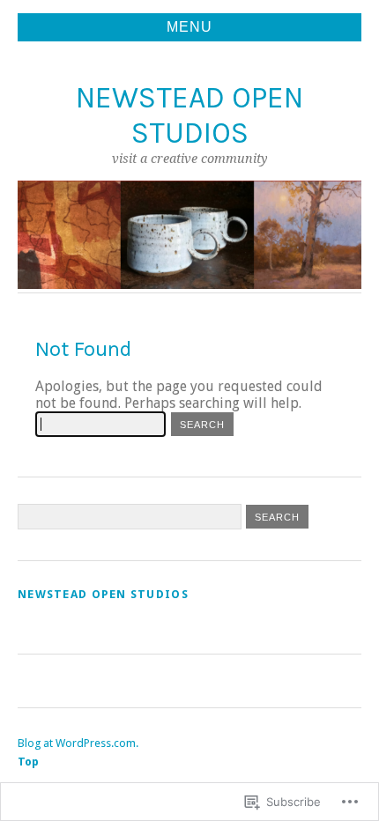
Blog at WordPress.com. (78, 743)
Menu (189, 26)
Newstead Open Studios (189, 115)
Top (28, 761)
